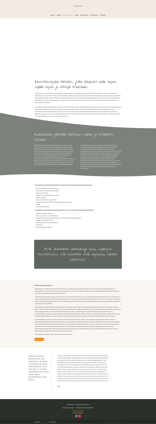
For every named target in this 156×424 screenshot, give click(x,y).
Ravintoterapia (67, 15)
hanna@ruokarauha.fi (78, 410)
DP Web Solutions (52, 421)
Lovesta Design (37, 421)
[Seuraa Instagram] (79, 416)
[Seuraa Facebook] (76, 416)
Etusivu (52, 15)
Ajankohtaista (84, 15)
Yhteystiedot (94, 15)
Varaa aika (39, 339)
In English (103, 15)
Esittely (59, 15)
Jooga (76, 15)
